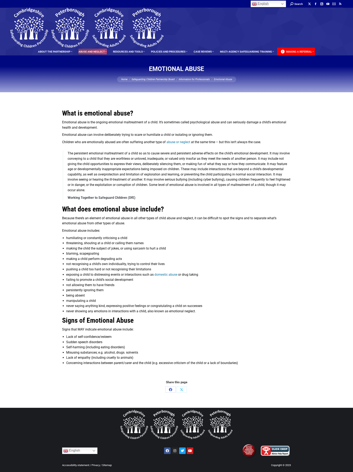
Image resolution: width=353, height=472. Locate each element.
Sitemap (107, 465)
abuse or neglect (178, 142)
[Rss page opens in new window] (340, 4)
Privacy (96, 465)
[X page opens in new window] (309, 4)
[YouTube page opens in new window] (328, 4)
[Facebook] (170, 390)
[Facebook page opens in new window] (315, 4)
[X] (181, 390)
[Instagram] (175, 450)
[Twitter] (182, 450)
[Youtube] (190, 450)
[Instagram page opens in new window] (321, 4)
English (263, 3)
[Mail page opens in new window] (334, 4)
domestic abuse (165, 274)
